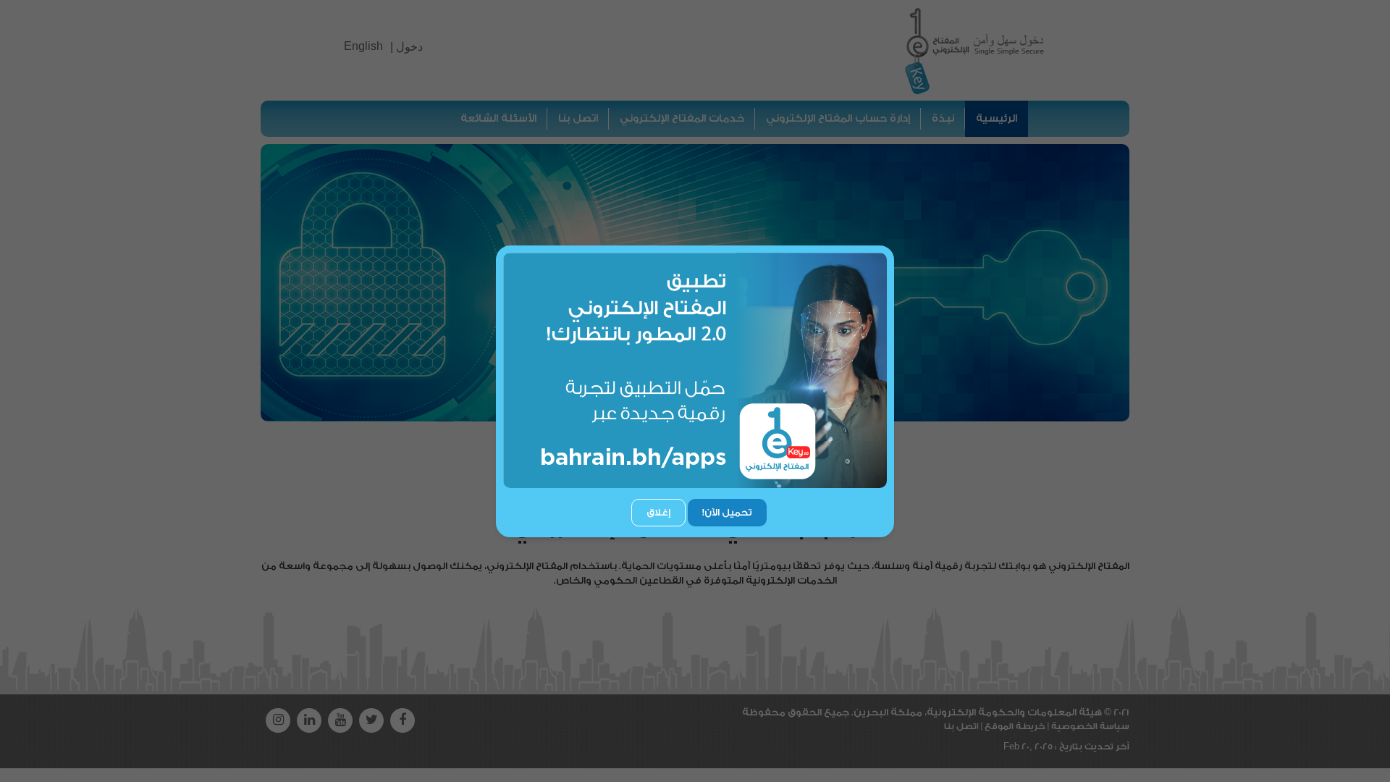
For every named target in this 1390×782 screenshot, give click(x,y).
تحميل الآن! (727, 512)
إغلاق (658, 512)
